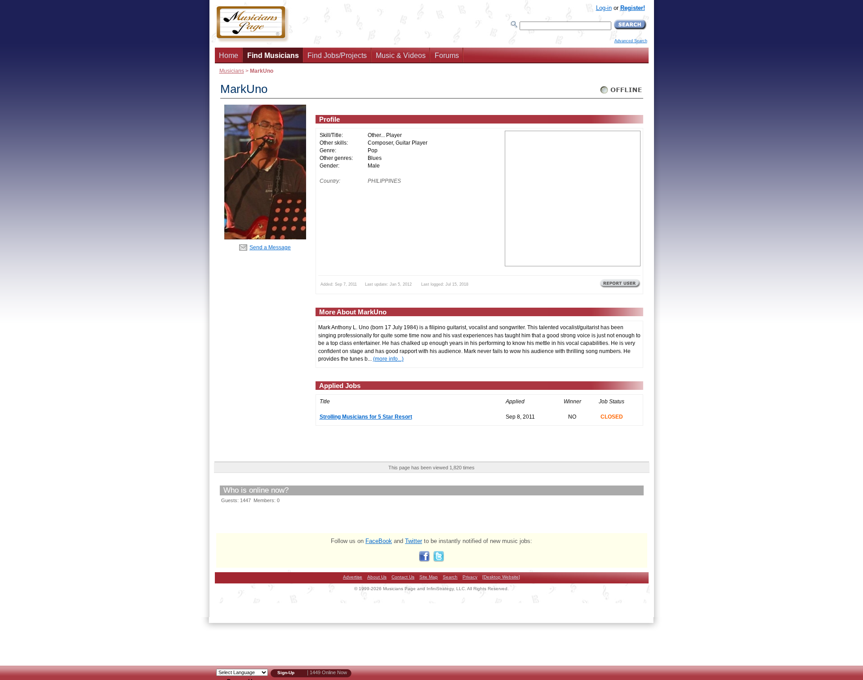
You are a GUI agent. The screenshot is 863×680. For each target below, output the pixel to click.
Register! (632, 7)
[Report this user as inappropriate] (620, 287)
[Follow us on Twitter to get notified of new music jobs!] (438, 559)
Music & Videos (401, 55)
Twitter (413, 541)
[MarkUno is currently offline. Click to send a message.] (621, 93)
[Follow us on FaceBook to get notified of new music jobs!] (424, 559)
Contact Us (402, 576)
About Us (377, 576)
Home (228, 55)
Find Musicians (273, 55)
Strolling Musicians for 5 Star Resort (366, 416)
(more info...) (388, 359)
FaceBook (378, 541)
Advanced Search (630, 41)
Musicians (231, 71)
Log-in (604, 7)
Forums (447, 55)
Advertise (352, 576)
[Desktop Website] (501, 576)
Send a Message (270, 247)
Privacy (470, 576)
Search (450, 576)
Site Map (428, 576)
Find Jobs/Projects (337, 55)
